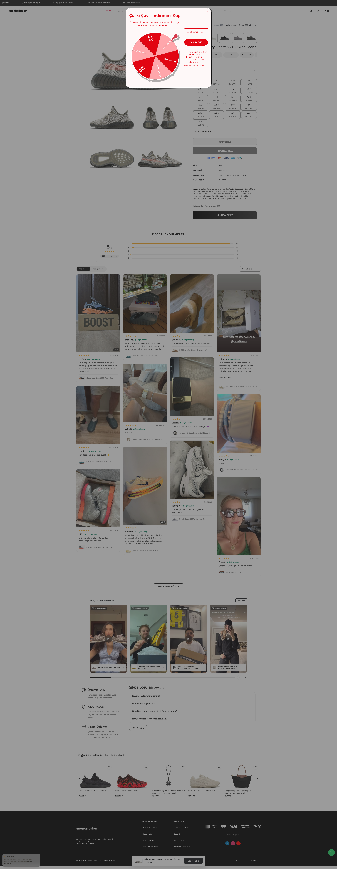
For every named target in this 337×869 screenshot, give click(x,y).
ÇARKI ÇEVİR (196, 42)
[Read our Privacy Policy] (206, 66)
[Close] (208, 11)
